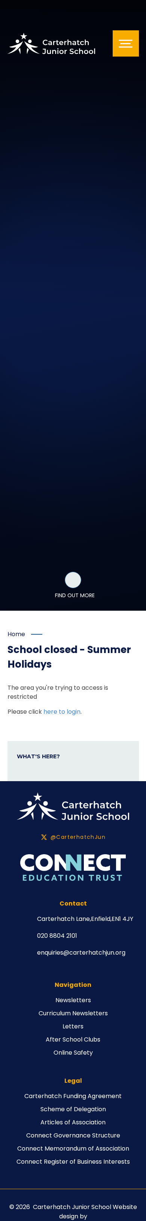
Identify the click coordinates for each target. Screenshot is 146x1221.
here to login (61, 711)
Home (16, 634)
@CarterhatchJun (78, 837)
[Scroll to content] (73, 580)
